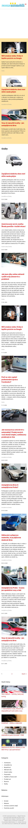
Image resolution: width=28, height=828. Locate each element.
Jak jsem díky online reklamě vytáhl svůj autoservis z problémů (12, 276)
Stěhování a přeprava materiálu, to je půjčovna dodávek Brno (11, 537)
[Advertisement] (14, 24)
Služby (2, 70)
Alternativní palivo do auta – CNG (12, 735)
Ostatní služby (4, 246)
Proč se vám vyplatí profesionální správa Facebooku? (9, 379)
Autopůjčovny (4, 104)
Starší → (24, 674)
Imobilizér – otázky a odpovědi (11, 723)
